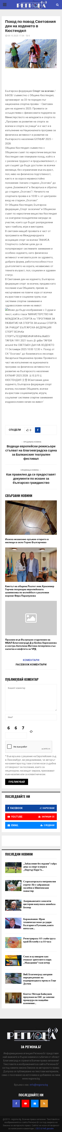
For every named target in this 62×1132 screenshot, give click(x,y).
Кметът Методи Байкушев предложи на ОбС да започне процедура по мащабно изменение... (38, 998)
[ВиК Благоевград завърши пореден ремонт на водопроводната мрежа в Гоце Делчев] (13, 978)
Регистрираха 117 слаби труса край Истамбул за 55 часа (39, 940)
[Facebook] (16, 1103)
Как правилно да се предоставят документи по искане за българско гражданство (31, 478)
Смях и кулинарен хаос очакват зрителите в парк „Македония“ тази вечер (37, 960)
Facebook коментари (31, 664)
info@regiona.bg (39, 1084)
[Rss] (44, 1103)
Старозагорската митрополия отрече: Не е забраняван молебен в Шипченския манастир (39, 886)
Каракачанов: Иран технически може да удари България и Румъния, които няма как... (38, 924)
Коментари (31, 660)
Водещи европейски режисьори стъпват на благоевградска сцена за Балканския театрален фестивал (31, 452)
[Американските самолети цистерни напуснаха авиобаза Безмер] (13, 905)
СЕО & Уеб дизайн (45, 1128)
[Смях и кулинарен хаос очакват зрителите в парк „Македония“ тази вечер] (13, 960)
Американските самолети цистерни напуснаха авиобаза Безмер (39, 904)
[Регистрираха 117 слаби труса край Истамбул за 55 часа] (13, 942)
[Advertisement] (33, 79)
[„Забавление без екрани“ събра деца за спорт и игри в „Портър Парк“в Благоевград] (13, 867)
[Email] (35, 1103)
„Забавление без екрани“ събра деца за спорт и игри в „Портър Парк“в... (40, 867)
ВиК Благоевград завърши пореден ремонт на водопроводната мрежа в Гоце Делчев (39, 979)
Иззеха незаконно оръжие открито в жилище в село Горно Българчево (27, 540)
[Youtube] (25, 1103)
